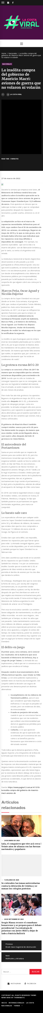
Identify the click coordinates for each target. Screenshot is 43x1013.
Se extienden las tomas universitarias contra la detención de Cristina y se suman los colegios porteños (20, 886)
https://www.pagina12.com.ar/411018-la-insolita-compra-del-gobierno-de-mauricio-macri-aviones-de (20, 790)
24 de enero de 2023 (12, 840)
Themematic (19, 998)
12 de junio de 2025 (11, 880)
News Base (6, 998)
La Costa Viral (16, 94)
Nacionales (7, 64)
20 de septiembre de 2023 (14, 919)
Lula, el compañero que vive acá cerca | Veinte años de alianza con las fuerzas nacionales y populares (21, 846)
